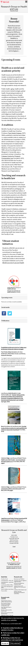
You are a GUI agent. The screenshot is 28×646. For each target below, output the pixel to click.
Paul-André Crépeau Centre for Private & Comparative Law (6, 604)
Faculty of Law (14, 10)
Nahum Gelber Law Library (7, 589)
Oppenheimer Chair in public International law (6, 601)
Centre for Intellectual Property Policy (19, 584)
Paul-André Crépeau (15, 133)
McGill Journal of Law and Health (13, 263)
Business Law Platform (19, 579)
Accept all (5, 643)
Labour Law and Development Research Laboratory (19, 592)
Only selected (15, 643)
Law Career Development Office (7, 587)
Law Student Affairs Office (7, 585)
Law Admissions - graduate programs (7, 583)
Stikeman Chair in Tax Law (7, 615)
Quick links (4, 576)
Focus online (4, 590)
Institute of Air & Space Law (20, 589)
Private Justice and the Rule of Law (6, 610)
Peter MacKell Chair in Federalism (6, 608)
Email (14, 546)
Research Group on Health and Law (14, 8)
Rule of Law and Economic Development (7, 613)
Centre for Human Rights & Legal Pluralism (20, 581)
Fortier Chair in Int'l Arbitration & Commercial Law (20, 587)
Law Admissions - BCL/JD (7, 580)
